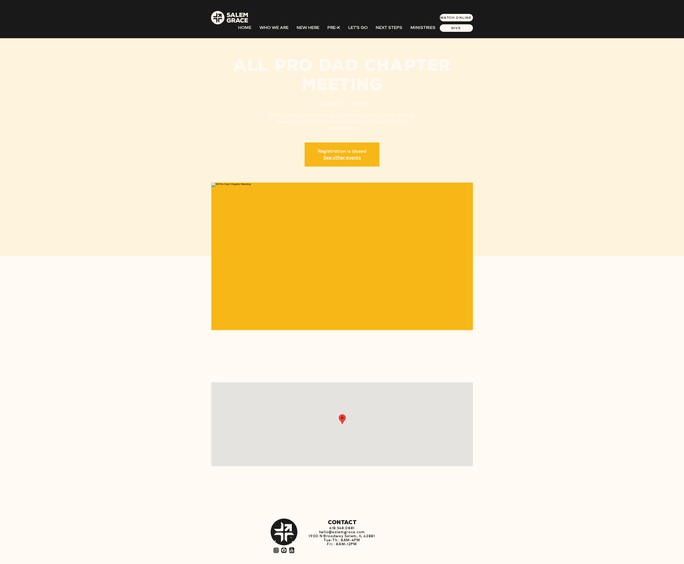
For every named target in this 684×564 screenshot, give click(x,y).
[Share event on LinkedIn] (258, 502)
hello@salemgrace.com (342, 532)
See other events (342, 157)
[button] (389, 27)
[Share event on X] (245, 502)
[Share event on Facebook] (232, 502)
